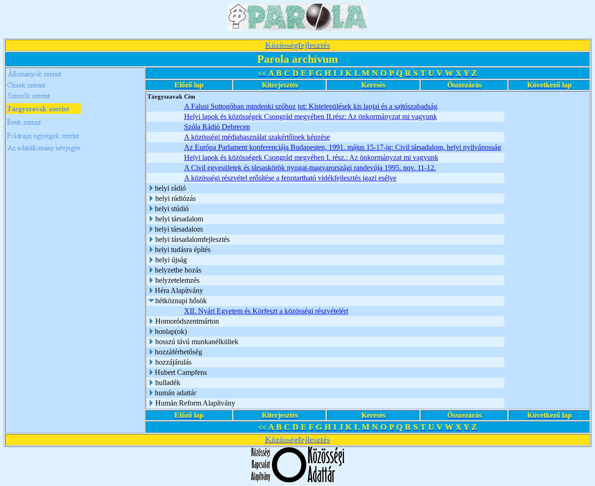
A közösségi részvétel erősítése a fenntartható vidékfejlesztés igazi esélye (290, 178)
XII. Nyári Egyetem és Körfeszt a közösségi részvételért (266, 311)
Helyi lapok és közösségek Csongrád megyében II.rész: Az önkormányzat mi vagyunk (310, 116)
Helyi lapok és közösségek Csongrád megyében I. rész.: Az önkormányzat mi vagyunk (311, 157)
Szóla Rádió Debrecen (217, 127)
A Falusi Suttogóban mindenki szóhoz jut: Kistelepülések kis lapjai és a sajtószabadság (310, 106)
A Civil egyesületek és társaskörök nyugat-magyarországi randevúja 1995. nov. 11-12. (310, 168)
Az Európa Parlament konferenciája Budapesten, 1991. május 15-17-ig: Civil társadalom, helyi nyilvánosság (342, 147)
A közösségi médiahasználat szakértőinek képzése (257, 137)
